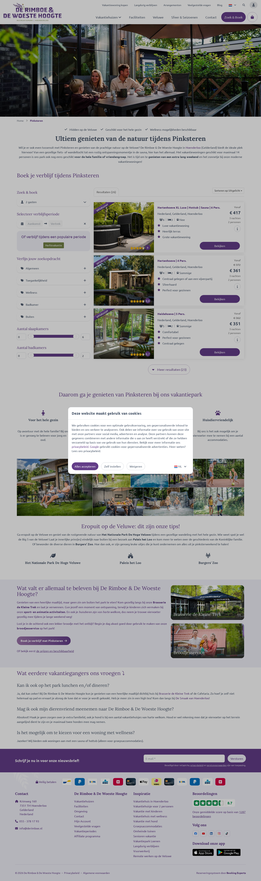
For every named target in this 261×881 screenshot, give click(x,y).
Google (94, 446)
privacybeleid (80, 446)
